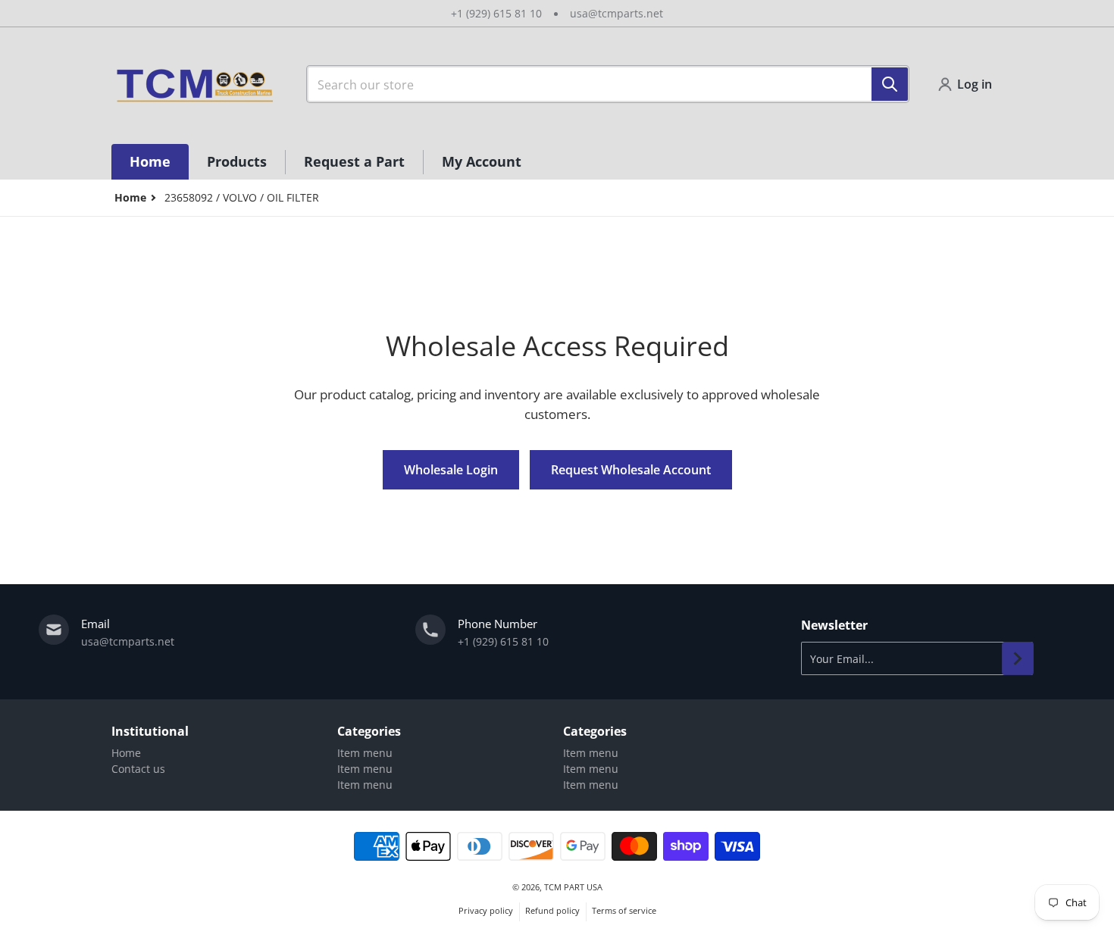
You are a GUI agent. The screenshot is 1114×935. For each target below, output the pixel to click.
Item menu (365, 753)
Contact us (138, 768)
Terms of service (624, 910)
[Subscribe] (1018, 658)
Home (126, 753)
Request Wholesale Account (631, 469)
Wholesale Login (451, 469)
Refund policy (552, 910)
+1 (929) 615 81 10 (496, 13)
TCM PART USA (573, 887)
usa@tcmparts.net (616, 13)
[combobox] (607, 84)
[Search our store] (889, 84)
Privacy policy (485, 910)
